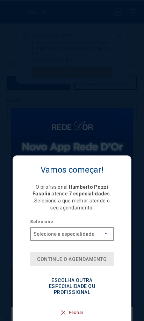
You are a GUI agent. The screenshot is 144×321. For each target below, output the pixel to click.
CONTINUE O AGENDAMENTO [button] (72, 259)
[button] (72, 286)
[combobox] (72, 232)
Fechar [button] (76, 312)
